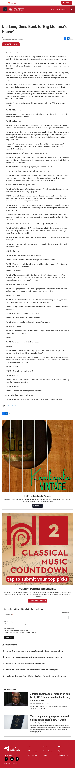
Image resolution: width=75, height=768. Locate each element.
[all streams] (72, 9)
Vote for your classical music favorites (37, 589)
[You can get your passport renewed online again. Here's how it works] (16, 722)
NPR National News (13, 406)
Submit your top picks (37, 600)
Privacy (45, 755)
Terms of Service (48, 751)
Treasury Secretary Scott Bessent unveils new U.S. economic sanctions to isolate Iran (33, 657)
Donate (67, 3)
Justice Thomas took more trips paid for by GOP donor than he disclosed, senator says (50, 697)
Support (60, 751)
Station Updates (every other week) (15, 624)
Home (29, 747)
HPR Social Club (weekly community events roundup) (20, 632)
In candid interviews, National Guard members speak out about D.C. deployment (31, 670)
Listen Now (37, 506)
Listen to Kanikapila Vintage (37, 496)
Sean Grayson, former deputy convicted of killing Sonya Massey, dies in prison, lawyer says (35, 676)
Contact (45, 747)
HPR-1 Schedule (32, 751)
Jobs (59, 747)
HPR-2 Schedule (32, 755)
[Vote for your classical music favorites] (37, 549)
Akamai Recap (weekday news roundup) (17, 630)
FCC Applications (63, 755)
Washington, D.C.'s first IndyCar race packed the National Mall (25, 663)
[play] (5, 9)
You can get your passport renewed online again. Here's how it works (49, 718)
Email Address (8, 615)
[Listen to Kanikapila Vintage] (37, 456)
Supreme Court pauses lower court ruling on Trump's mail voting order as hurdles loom (34, 651)
